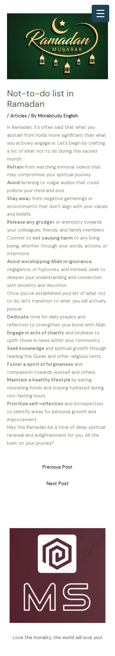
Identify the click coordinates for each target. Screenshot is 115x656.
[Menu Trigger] (100, 13)
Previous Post (57, 467)
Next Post (58, 484)
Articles (18, 116)
